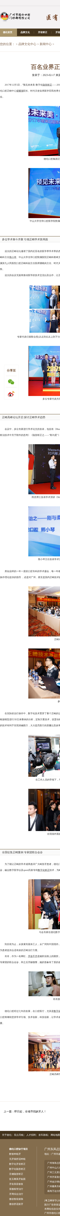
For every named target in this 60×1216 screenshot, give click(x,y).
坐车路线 (43, 1135)
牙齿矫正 (42, 32)
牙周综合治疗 (16, 1194)
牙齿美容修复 (16, 1184)
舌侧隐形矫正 (16, 1174)
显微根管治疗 (16, 1189)
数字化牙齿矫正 (17, 1164)
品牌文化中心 (27, 44)
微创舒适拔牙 (16, 1204)
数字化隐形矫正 (17, 1169)
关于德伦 (6, 1135)
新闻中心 (46, 44)
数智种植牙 (15, 1154)
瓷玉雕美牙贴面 (17, 1179)
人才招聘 (31, 1135)
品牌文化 (25, 32)
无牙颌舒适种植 (17, 1159)
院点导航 (19, 1135)
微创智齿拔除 (16, 1199)
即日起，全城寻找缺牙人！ (30, 1111)
